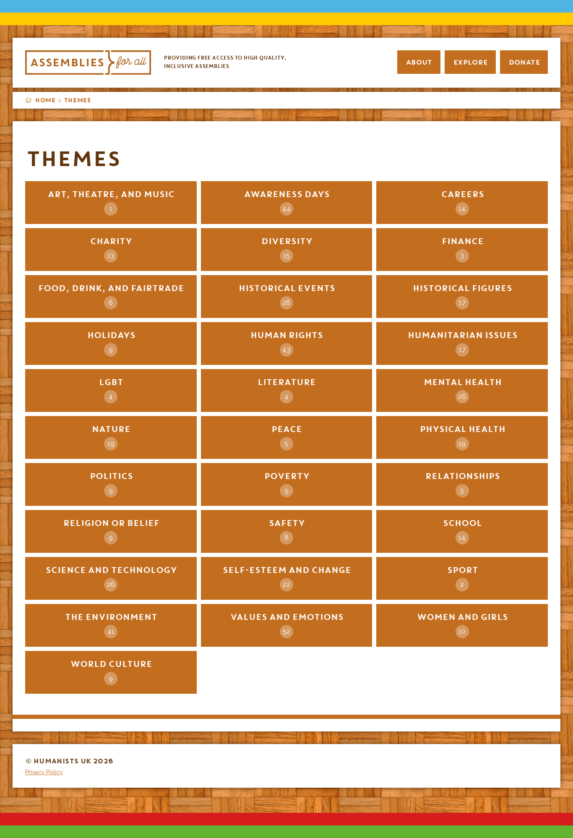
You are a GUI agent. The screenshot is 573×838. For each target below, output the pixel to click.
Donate (523, 62)
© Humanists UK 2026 (69, 761)
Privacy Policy (44, 772)
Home (45, 100)
